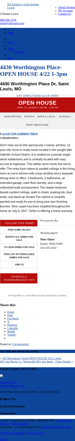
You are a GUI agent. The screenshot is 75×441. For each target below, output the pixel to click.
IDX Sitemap (19, 423)
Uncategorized (20, 344)
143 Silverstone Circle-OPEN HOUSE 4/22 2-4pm (31, 358)
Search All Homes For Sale (19, 238)
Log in (4, 439)
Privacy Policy (36, 433)
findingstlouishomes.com (56, 427)
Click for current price (19, 133)
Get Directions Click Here (38, 95)
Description (12, 116)
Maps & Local (47, 116)
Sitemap (4, 423)
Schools (65, 116)
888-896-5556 (8, 20)
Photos (29, 116)
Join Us (19, 264)
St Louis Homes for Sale (19, 247)
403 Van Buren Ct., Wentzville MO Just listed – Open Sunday (35, 361)
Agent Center (64, 420)
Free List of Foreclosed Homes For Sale (19, 256)
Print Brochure (37, 125)
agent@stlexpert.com (12, 23)
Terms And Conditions (13, 433)
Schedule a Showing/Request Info (19, 278)
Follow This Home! (20, 223)
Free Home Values (19, 230)
